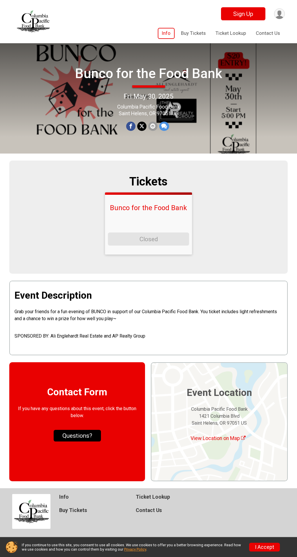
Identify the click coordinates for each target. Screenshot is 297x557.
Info (166, 33)
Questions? (77, 435)
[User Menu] (279, 13)
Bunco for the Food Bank (148, 73)
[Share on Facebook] (130, 126)
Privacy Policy (135, 549)
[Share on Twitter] (141, 126)
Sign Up (243, 13)
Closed (149, 239)
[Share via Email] (152, 126)
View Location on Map (216, 438)
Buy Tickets (193, 33)
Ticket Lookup (230, 33)
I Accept (264, 547)
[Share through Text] (164, 126)
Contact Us (268, 33)
